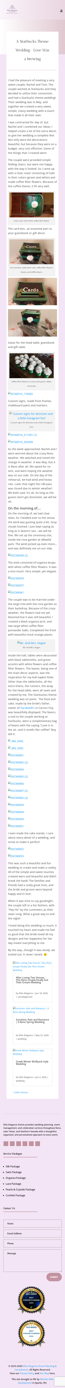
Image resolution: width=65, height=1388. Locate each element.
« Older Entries (20, 1092)
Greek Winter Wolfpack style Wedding (32, 1063)
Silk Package (13, 1166)
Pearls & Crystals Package (20, 1189)
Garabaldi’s (27, 708)
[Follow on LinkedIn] (37, 1143)
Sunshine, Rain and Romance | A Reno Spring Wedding (32, 1021)
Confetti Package (15, 1195)
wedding (22, 1038)
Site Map (44, 1373)
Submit (54, 1277)
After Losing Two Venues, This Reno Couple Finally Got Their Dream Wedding (32, 980)
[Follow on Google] (18, 1143)
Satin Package (14, 1172)
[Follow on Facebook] (5, 1143)
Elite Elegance (26, 993)
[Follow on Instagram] (12, 1143)
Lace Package (13, 1183)
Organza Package (16, 1178)
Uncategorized (25, 996)
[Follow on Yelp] (25, 1143)
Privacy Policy (27, 1373)
